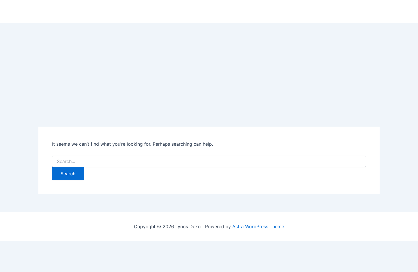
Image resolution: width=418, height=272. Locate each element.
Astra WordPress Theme (258, 226)
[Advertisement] (209, 66)
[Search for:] (209, 161)
